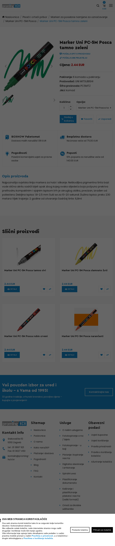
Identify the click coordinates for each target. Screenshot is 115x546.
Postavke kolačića (80, 530)
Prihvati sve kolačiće (102, 530)
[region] (57, 273)
